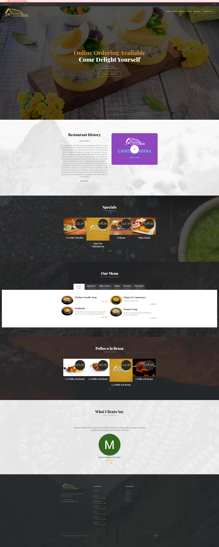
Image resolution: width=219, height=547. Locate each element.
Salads (117, 287)
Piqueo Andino (98, 237)
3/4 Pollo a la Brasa (144, 384)
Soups (79, 287)
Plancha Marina (144, 237)
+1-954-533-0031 (17, 4)
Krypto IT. (85, 535)
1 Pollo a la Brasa (75, 378)
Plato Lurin (75, 237)
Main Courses (105, 287)
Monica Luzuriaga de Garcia (110, 457)
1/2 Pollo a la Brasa (98, 378)
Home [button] (168, 11)
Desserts (127, 287)
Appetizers (91, 287)
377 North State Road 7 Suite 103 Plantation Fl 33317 (41, 4)
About (174, 11)
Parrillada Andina (121, 237)
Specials (182, 11)
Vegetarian (138, 287)
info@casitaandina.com (70, 501)
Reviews (197, 11)
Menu (190, 11)
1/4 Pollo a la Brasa (121, 378)
